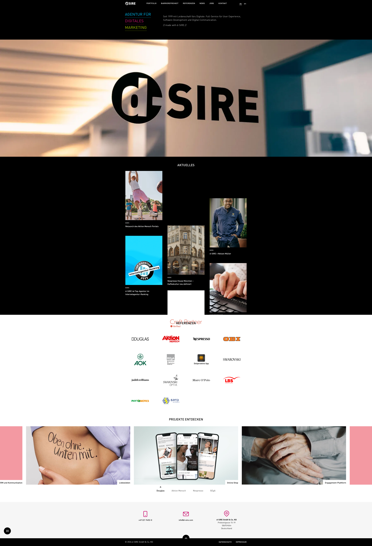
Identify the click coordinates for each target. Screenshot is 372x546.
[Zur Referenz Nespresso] (201, 339)
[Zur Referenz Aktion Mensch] (171, 339)
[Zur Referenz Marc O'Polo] (201, 380)
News (202, 3)
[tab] (178, 489)
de (241, 4)
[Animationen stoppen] (7, 530)
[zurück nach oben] (186, 538)
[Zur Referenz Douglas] (140, 339)
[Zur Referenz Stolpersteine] (201, 359)
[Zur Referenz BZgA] (171, 359)
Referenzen (189, 3)
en (245, 4)
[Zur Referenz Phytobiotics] (140, 400)
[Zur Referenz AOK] (140, 359)
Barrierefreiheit (169, 3)
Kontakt (222, 3)
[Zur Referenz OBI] (232, 339)
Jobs (211, 3)
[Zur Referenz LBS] (232, 380)
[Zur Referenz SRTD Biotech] (171, 400)
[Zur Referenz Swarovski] (232, 359)
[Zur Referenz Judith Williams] (140, 380)
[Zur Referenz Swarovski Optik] (171, 380)
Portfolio (151, 3)
